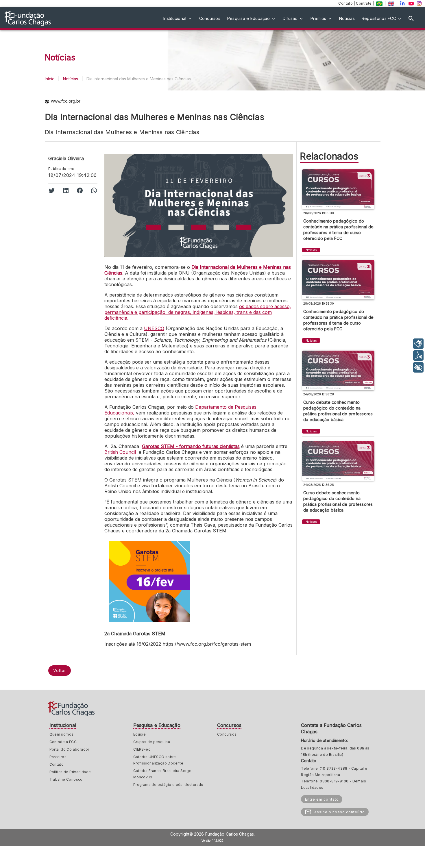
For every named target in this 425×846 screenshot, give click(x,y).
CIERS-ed (142, 749)
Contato (346, 3)
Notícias (70, 78)
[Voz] (418, 355)
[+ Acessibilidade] (418, 367)
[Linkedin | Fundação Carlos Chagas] (402, 3)
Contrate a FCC (63, 742)
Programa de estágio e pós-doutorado (168, 784)
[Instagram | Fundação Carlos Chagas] (419, 3)
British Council (120, 452)
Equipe (139, 734)
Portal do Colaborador (69, 749)
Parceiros (58, 757)
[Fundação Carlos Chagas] (379, 3)
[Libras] (418, 343)
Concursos (227, 734)
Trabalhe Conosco (66, 779)
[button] (177, 18)
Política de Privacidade (70, 772)
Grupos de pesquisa (151, 742)
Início (50, 78)
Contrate (364, 3)
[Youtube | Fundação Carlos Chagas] (411, 3)
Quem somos (61, 734)
